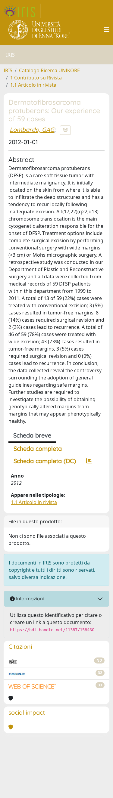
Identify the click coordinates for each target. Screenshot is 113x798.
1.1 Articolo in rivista (33, 85)
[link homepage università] (40, 30)
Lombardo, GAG (32, 129)
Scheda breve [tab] (32, 435)
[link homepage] (22, 11)
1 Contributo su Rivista (36, 77)
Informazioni (29, 598)
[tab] (89, 461)
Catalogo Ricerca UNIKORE (49, 70)
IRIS (8, 70)
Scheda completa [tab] (38, 448)
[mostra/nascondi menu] (106, 30)
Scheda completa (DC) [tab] (45, 461)
